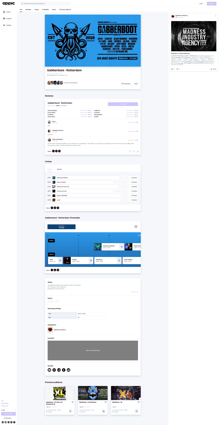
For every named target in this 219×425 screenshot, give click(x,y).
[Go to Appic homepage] (8, 3)
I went (136, 84)
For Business (7, 418)
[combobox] (45, 4)
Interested (127, 84)
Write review (123, 104)
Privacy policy (4, 403)
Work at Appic (8, 414)
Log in (201, 3)
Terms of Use (4, 406)
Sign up (212, 3)
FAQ (2, 401)
